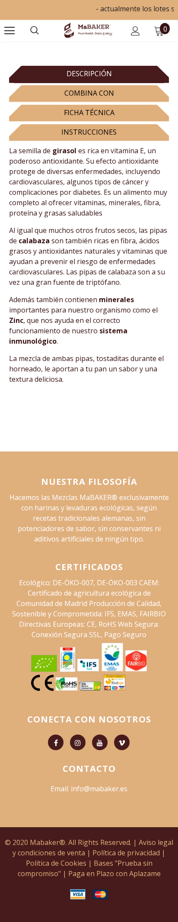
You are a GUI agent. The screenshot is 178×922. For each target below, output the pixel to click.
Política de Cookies (56, 863)
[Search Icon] (34, 30)
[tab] (89, 73)
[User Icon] (135, 30)
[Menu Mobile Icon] (9, 31)
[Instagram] (78, 742)
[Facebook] (56, 742)
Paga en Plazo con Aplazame (114, 873)
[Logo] (88, 30)
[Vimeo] (122, 742)
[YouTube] (100, 742)
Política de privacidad (126, 853)
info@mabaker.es (99, 788)
